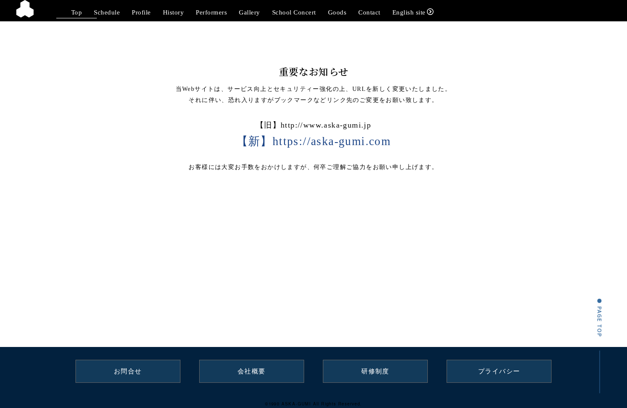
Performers (211, 12)
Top (76, 12)
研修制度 (375, 371)
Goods (337, 12)
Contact (369, 12)
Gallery (249, 12)
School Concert (294, 12)
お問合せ (128, 371)
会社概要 (252, 371)
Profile (141, 12)
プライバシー (499, 371)
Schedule (107, 12)
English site (409, 12)
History (173, 12)
